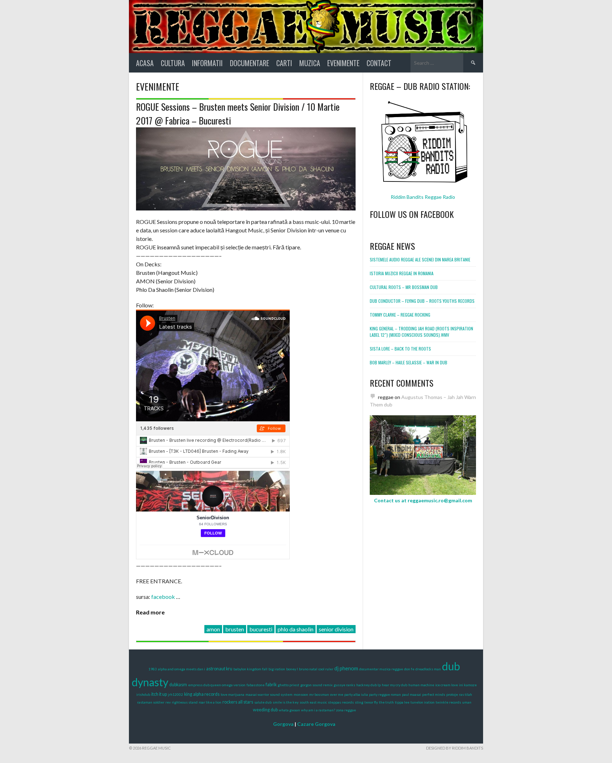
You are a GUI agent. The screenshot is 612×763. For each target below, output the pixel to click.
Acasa (145, 63)
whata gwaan (289, 710)
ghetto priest (288, 685)
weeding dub (265, 709)
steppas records (341, 702)
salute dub (263, 702)
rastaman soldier (150, 702)
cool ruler (325, 669)
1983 (152, 669)
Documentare (249, 63)
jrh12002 (175, 694)
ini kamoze (468, 685)
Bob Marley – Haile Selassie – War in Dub (408, 362)
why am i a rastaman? (318, 710)
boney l (292, 669)
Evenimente (343, 63)
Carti (284, 63)
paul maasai (411, 694)
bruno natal (308, 669)
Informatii (207, 63)
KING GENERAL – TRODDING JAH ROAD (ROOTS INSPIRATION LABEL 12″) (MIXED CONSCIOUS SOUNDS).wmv (421, 331)
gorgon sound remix (316, 685)
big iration (276, 669)
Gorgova (283, 724)
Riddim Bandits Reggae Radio (423, 197)
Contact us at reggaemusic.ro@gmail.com (423, 500)
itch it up (159, 694)
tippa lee (402, 702)
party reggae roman (385, 694)
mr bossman (319, 694)
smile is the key (286, 702)
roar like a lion (210, 702)
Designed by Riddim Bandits (454, 748)
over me (336, 694)
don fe (409, 669)
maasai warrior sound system (269, 694)
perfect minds (433, 694)
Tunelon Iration (422, 702)
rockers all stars (237, 702)
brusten (234, 629)
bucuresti (260, 629)
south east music (313, 702)
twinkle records (448, 702)
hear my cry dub (394, 685)
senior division (336, 629)
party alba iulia (356, 694)
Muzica (309, 63)
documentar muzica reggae (381, 669)
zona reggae (346, 710)
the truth (386, 702)
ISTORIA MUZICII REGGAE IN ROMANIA (402, 273)
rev (168, 702)
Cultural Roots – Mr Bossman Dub (404, 287)
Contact (379, 63)
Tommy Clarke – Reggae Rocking (400, 315)
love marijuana (232, 694)
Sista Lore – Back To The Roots (400, 349)
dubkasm (178, 684)
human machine (421, 685)
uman (466, 702)
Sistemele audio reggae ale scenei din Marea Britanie (420, 259)
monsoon (301, 694)
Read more (150, 612)
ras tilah (465, 694)
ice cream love (446, 685)
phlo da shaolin (295, 629)
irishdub (143, 694)
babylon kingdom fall (250, 669)
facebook (163, 596)
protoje (452, 694)
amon (213, 629)
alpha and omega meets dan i (181, 669)
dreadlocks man (428, 669)
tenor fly (371, 702)
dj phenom (346, 668)
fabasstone (255, 685)
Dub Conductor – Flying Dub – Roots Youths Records (422, 301)
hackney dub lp (368, 685)
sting (359, 702)
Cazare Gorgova (316, 724)
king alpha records (202, 694)
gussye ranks (344, 685)
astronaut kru (219, 668)
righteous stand (185, 702)
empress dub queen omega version (216, 685)
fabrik (271, 684)
